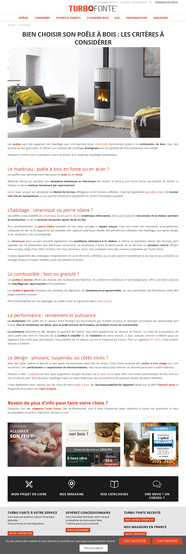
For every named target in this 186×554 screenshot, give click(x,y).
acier (64, 174)
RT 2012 (155, 339)
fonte (79, 174)
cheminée (101, 144)
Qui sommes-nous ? (106, 2)
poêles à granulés (24, 290)
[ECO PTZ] (93, 456)
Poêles (23, 18)
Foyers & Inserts (68, 18)
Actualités (24, 25)
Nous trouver (135, 534)
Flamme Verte (166, 384)
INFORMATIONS (136, 18)
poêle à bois (156, 192)
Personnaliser (93, 548)
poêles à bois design (154, 363)
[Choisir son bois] (93, 432)
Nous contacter (20, 533)
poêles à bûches (23, 279)
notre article (104, 301)
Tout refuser (167, 541)
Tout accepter (135, 541)
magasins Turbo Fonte (46, 408)
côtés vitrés (107, 374)
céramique (49, 215)
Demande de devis (166, 2)
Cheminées (42, 18)
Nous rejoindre (78, 530)
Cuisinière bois (98, 18)
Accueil (11, 25)
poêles (17, 144)
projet (65, 412)
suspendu (33, 374)
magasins (160, 18)
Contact (125, 2)
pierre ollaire (72, 215)
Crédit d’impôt (47, 388)
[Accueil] (93, 7)
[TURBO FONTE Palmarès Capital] (151, 444)
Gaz (117, 18)
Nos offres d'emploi (139, 519)
